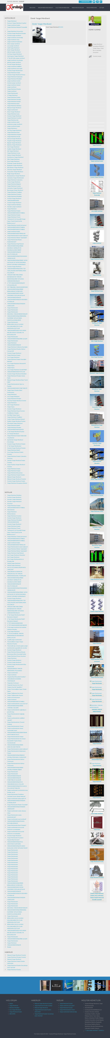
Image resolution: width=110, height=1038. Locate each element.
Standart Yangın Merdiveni (14, 499)
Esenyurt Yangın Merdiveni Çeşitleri (16, 23)
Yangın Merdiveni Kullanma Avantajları (17, 347)
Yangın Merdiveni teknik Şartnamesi (16, 225)
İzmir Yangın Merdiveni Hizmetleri (16, 555)
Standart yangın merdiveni (14, 206)
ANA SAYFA (32, 7)
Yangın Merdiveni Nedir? (13, 425)
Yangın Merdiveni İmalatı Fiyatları (16, 475)
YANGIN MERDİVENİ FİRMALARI (16, 233)
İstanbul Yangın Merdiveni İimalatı (16, 444)
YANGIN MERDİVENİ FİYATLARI (16, 371)
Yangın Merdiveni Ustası (13, 153)
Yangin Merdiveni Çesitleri (14, 118)
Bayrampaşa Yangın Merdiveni (15, 190)
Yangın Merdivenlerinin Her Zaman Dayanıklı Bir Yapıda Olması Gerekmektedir (16, 741)
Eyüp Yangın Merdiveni (13, 161)
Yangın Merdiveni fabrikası (14, 105)
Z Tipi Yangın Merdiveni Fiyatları (15, 431)
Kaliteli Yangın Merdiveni (13, 563)
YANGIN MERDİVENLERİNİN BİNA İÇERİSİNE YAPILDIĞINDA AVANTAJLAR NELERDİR (16, 318)
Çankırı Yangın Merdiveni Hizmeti (16, 419)
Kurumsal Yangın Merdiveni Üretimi (16, 400)
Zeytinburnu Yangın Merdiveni (15, 157)
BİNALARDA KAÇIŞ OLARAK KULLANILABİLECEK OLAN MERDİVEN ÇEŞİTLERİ (15, 326)
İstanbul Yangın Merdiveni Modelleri (16, 374)
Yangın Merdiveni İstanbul (14, 194)
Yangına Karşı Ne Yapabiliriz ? (14, 687)
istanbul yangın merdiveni (14, 83)
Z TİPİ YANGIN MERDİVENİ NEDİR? (17, 625)
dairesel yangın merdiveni (14, 52)
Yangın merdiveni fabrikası (14, 204)
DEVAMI (61, 27)
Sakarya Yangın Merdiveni (14, 155)
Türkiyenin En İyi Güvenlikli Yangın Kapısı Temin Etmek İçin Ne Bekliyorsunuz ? (16, 221)
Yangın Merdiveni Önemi (13, 217)
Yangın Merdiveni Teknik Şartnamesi (17, 536)
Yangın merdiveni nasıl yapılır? (67, 1005)
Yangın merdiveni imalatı (13, 25)
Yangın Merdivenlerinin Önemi (15, 726)
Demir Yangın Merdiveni (41, 24)
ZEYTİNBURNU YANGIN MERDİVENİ (17, 287)
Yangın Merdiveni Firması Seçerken (16, 656)
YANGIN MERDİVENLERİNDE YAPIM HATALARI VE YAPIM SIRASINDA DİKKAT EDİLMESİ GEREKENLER (17, 262)
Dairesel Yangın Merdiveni (14, 138)
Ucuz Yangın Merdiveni (62, 7)
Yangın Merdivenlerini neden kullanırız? (17, 235)
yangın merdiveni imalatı (13, 126)
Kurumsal (9, 503)
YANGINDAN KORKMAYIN (14, 571)
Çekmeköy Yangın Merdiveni (14, 188)
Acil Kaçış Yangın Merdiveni (14, 54)
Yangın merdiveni (11, 91)
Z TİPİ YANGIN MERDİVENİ (15, 623)
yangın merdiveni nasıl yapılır (14, 68)
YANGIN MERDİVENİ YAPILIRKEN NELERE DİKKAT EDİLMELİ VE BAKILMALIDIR (16, 332)
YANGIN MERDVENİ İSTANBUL (15, 701)
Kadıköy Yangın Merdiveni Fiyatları (16, 421)
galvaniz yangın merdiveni (14, 62)
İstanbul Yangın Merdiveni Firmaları (16, 33)
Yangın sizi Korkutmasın (13, 697)
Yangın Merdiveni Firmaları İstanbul (16, 957)
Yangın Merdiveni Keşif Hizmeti (15, 244)
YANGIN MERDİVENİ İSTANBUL (16, 213)
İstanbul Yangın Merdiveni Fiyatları (16, 448)
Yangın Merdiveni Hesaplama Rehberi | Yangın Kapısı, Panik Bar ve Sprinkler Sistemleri (98, 43)
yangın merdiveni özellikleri (14, 66)
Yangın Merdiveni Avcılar (13, 136)
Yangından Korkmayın (13, 683)
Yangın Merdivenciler (12, 120)
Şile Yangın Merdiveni (13, 151)
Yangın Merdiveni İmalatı (45, 7)
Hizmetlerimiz (10, 509)
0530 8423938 (85, 1)
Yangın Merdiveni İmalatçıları (15, 76)
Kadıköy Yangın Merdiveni (14, 149)
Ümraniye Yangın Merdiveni (14, 169)
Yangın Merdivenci (12, 128)
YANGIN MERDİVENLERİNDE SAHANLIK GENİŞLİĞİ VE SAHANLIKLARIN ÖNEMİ (15, 248)
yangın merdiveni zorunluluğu (15, 60)
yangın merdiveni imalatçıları (14, 41)
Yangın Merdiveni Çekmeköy (14, 180)
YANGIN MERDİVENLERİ (14, 252)
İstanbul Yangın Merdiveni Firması (16, 74)
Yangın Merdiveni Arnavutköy (15, 31)
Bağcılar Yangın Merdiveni (14, 142)
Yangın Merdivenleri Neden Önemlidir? (17, 804)
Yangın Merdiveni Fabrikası (14, 495)
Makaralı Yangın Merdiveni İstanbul (16, 479)
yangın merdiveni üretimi (13, 81)
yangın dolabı (87, 1030)
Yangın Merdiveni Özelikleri (14, 192)
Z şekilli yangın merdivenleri (14, 639)
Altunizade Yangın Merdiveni (15, 423)
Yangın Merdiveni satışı (13, 114)
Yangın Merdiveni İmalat (13, 72)
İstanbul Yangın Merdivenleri (15, 70)
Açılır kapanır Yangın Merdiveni (15, 56)
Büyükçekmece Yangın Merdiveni (16, 175)
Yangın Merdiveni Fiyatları (14, 89)
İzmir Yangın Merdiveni (13, 147)
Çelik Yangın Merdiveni (13, 48)
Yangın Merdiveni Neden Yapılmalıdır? (17, 237)
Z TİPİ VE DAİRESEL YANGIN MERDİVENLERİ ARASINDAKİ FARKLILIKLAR (15, 635)
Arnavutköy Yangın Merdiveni (15, 171)
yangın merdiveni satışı (13, 39)
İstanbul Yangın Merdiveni (14, 116)
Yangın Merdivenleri (12, 93)
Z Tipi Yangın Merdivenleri (14, 446)
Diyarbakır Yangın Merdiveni (14, 163)
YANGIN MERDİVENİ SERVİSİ (15, 429)
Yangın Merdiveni (91, 7)
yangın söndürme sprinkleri (99, 1030)
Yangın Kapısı (10, 365)
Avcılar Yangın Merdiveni (13, 182)
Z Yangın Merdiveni (12, 95)
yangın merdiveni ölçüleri (13, 85)
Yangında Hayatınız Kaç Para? (15, 685)
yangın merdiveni (11, 87)
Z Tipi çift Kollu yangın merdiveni (16, 58)
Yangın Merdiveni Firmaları (14, 398)
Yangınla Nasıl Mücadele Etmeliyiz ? (16, 677)
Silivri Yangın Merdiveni (13, 159)
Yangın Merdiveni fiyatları (14, 101)
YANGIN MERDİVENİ (13, 200)
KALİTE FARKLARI (12, 254)
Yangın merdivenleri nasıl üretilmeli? (16, 819)
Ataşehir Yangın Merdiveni (14, 140)
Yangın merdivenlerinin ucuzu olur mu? (17, 703)
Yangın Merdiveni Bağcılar (14, 184)
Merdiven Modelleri (78, 7)
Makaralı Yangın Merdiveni (14, 107)
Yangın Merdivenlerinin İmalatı (15, 736)
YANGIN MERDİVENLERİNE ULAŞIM (17, 338)
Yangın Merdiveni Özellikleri (14, 417)
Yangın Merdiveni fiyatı (13, 103)
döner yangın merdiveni (13, 43)
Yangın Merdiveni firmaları (14, 99)
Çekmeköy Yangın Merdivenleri (15, 178)
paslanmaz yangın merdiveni (14, 124)
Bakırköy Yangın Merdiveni (14, 145)
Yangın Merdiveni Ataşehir (14, 134)
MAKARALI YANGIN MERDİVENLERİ (17, 314)
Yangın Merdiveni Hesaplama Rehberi (17, 483)
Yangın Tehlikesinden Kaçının (15, 695)
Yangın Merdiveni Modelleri (14, 79)
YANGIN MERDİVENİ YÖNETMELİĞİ (17, 388)
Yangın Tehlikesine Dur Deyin (15, 693)
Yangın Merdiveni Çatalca (14, 186)
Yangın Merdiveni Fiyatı (13, 132)
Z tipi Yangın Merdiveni (13, 631)
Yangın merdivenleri (12, 109)
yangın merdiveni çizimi (13, 122)
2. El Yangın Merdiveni (13, 433)
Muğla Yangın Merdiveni (13, 173)
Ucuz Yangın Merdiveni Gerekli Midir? (17, 369)
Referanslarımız (11, 514)
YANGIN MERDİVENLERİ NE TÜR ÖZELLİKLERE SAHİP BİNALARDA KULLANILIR (16, 270)
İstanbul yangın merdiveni (14, 35)
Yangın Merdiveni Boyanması (15, 473)
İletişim (101, 7)
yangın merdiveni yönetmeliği (15, 37)
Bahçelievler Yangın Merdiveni (15, 167)
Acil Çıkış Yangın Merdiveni (14, 130)
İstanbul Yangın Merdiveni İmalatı (16, 481)
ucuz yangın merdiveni (13, 46)
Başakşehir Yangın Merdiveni (14, 165)
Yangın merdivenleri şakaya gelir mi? (16, 798)
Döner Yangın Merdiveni (13, 112)
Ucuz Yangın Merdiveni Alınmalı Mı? (16, 363)
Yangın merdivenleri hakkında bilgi (68, 1011)
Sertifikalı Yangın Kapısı (13, 415)
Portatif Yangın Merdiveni (14, 64)
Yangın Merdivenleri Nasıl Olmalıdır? (16, 825)
